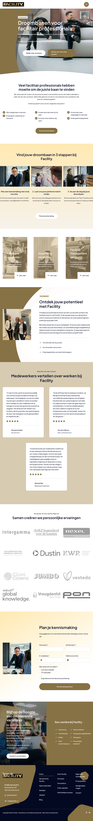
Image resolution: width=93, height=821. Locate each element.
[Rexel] (76, 528)
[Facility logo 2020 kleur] (13, 3)
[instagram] (86, 812)
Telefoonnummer (72, 656)
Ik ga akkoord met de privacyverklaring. (55, 678)
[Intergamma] (16, 531)
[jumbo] (46, 566)
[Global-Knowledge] (16, 589)
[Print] (76, 552)
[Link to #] (86, 4)
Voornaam (43, 645)
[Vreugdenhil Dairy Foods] (46, 593)
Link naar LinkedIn (47, 670)
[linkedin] (89, 812)
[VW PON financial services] (13, 544)
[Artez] (46, 525)
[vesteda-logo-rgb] (76, 572)
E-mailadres (44, 656)
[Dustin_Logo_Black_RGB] (46, 551)
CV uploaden (46, 672)
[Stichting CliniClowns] (16, 570)
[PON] (76, 593)
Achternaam (71, 645)
